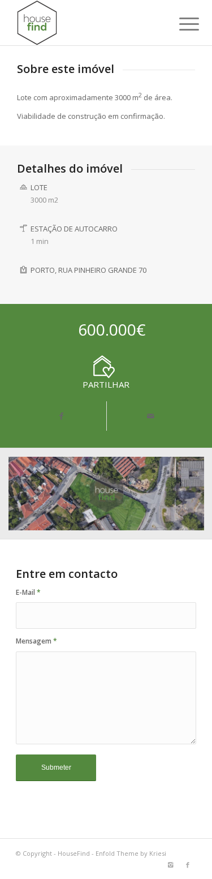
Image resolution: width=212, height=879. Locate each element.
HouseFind (74, 853)
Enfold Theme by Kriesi (131, 853)
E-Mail (28, 592)
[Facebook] (187, 864)
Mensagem (36, 641)
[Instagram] (170, 864)
